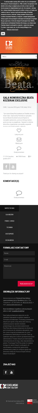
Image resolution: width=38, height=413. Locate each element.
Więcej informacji (12, 29)
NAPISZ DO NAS (9, 208)
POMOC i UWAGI (9, 221)
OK (3, 33)
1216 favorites (10, 156)
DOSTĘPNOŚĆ (9, 234)
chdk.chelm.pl (20, 403)
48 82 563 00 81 (27, 302)
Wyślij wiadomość (25, 284)
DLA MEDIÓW (9, 214)
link (2, 29)
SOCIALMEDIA (9, 240)
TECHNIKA (10, 227)
